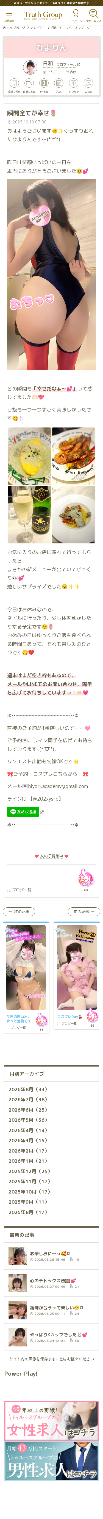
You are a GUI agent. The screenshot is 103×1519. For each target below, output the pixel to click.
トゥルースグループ (43, 15)
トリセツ (74, 91)
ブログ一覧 (21, 889)
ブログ (59, 91)
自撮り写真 (14, 91)
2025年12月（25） (30, 1171)
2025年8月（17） (29, 1212)
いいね (86, 877)
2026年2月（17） (29, 1150)
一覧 (18, 1028)
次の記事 (21, 911)
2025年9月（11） (29, 1201)
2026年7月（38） (29, 1099)
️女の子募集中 (51, 855)
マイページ (76, 21)
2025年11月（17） (30, 1181)
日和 (54, 28)
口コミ (88, 91)
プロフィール (66, 65)
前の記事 (81, 911)
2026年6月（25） (29, 1109)
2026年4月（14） (29, 1130)
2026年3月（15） (29, 1140)
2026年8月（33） (29, 1089)
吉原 (73, 72)
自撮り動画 (29, 91)
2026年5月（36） (29, 1120)
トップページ (16, 28)
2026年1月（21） (29, 1160)
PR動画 (44, 91)
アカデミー (38, 28)
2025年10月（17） (30, 1191)
